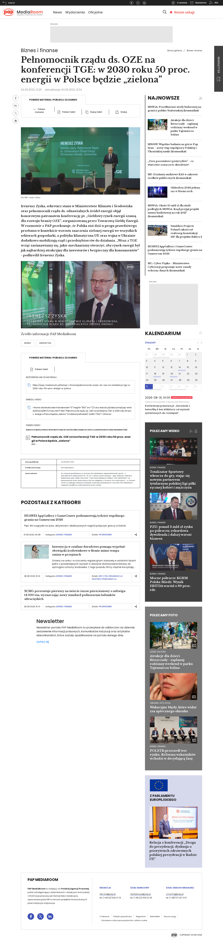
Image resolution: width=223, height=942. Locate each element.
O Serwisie (104, 916)
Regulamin (141, 916)
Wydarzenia (75, 12)
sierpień (150, 342)
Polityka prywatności (122, 916)
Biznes (27, 343)
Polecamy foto (164, 615)
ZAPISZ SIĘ (42, 642)
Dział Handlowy (139, 887)
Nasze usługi (184, 12)
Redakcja (105, 887)
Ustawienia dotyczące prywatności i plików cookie (124, 920)
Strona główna (174, 50)
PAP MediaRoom (43, 879)
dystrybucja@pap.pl (140, 894)
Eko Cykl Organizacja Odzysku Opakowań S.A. (107, 577)
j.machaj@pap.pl (174, 894)
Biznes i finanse (194, 50)
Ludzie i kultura (158, 651)
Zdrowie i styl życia (160, 703)
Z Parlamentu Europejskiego (163, 797)
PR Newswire (105, 534)
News (57, 12)
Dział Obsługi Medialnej (180, 887)
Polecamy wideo (164, 431)
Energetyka (45, 343)
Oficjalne (95, 12)
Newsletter (219, 65)
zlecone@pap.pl (108, 894)
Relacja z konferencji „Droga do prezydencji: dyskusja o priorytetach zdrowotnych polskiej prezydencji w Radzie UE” (173, 851)
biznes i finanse (158, 467)
